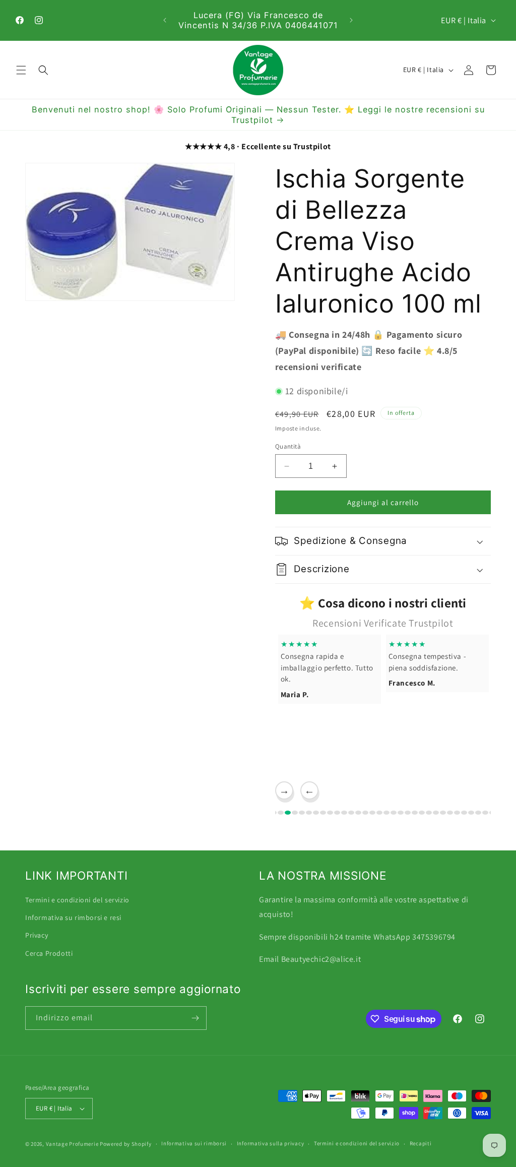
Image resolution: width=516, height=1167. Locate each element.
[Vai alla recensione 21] (386, 813)
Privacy (36, 935)
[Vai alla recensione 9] (302, 813)
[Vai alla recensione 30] (450, 813)
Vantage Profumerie (72, 1143)
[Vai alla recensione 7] (288, 813)
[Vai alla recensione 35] (485, 813)
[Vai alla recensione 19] (372, 813)
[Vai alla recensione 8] (295, 813)
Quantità (288, 446)
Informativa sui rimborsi (194, 1143)
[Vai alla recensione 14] (337, 813)
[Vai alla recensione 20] (379, 813)
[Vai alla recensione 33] (471, 813)
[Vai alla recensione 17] (358, 813)
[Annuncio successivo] (351, 20)
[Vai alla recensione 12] (323, 813)
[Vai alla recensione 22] (394, 813)
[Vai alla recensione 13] (330, 813)
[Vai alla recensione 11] (316, 813)
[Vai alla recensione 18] (365, 813)
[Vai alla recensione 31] (457, 813)
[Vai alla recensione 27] (429, 813)
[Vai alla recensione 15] (344, 813)
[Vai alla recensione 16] (351, 813)
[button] (21, 70)
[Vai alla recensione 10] (309, 813)
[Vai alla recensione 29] (443, 813)
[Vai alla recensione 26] (422, 813)
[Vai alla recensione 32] (464, 813)
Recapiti (421, 1143)
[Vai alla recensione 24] (408, 813)
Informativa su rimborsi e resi (73, 917)
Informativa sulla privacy (270, 1143)
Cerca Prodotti (49, 953)
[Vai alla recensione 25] (415, 813)
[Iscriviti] (195, 1018)
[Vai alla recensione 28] (436, 813)
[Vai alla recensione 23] (401, 813)
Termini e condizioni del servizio (77, 899)
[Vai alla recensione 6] (281, 813)
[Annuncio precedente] (165, 20)
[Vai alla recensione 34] (478, 813)
